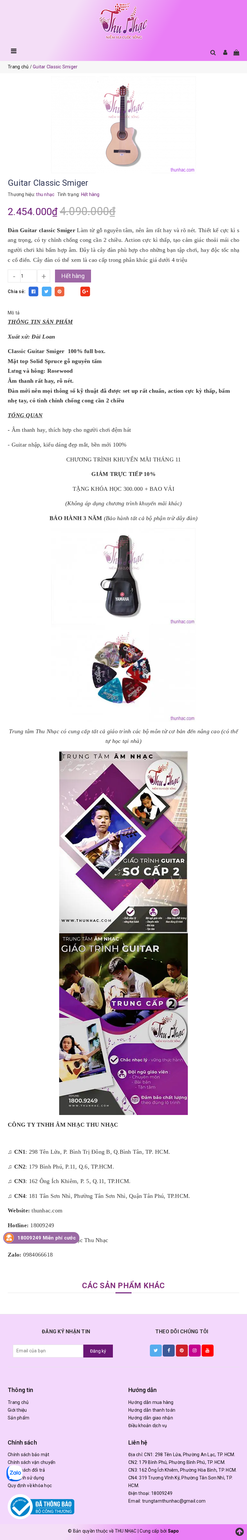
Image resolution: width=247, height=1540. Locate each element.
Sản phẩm (18, 1417)
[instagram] (195, 1350)
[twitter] (156, 1350)
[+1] (85, 291)
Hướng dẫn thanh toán (151, 1410)
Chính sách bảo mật (29, 1454)
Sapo (173, 1531)
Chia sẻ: (16, 291)
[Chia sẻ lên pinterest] (59, 291)
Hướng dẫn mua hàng (151, 1402)
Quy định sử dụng (26, 1477)
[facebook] (169, 1350)
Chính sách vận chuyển (31, 1462)
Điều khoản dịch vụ (147, 1425)
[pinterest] (182, 1350)
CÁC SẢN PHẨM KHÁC (123, 1285)
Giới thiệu (17, 1410)
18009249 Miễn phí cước (46, 1238)
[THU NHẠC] (123, 21)
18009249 (161, 1493)
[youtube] (208, 1350)
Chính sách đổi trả (26, 1470)
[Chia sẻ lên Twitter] (46, 291)
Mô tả (14, 312)
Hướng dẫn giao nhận (150, 1417)
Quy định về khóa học (30, 1485)
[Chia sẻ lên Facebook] (33, 291)
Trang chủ (18, 1402)
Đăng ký (98, 1351)
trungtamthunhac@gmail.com (174, 1501)
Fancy (72, 291)
